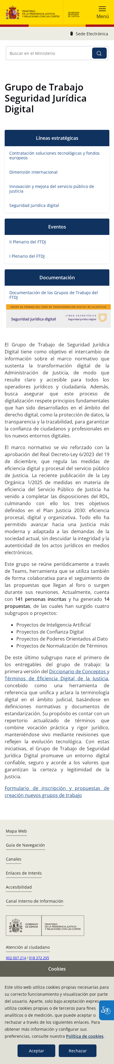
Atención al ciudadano (28, 947)
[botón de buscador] (99, 53)
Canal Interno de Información (34, 901)
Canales (13, 859)
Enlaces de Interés (24, 873)
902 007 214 (16, 957)
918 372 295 (39, 957)
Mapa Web (16, 831)
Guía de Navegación (25, 845)
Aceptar (36, 1050)
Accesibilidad (19, 887)
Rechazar (78, 1050)
